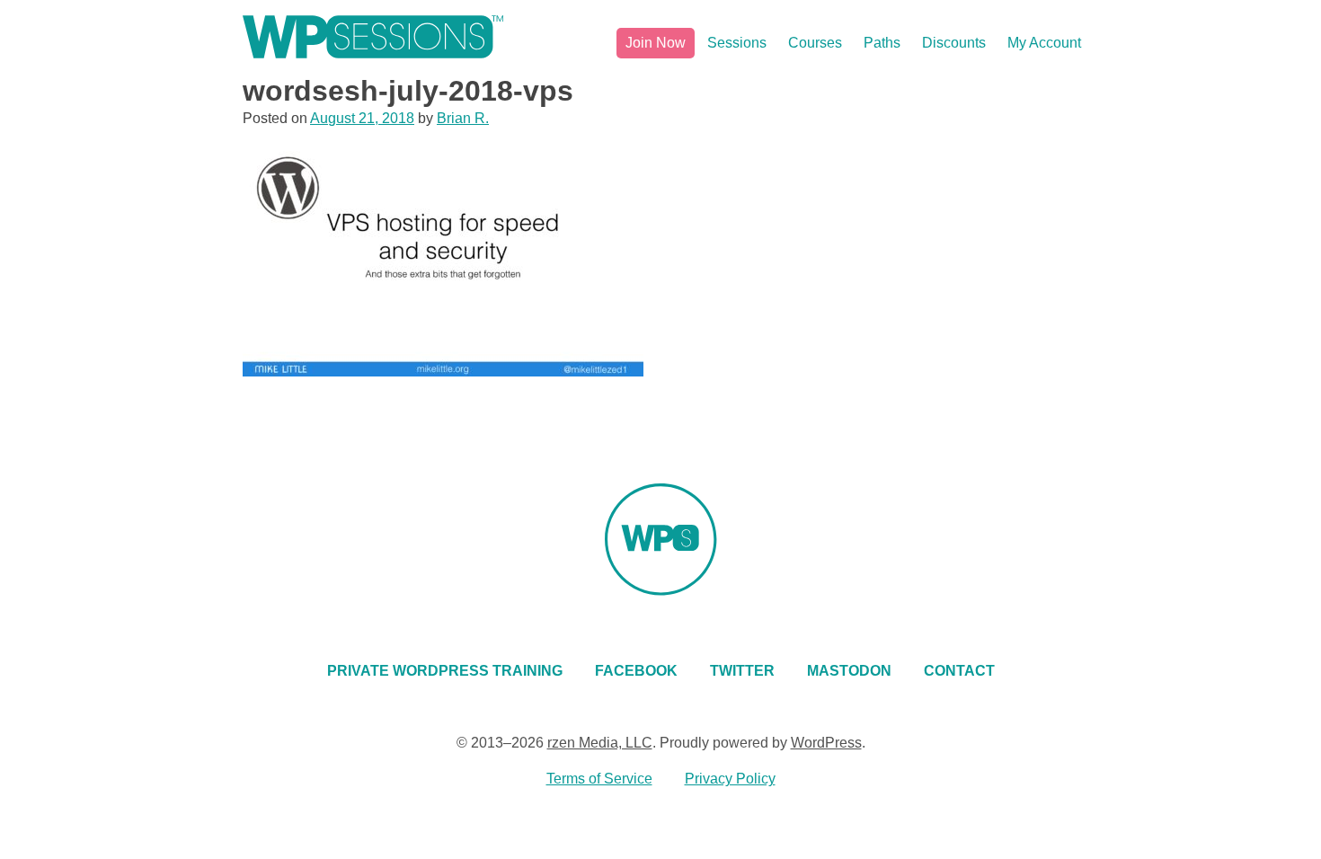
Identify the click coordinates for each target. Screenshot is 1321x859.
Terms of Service (599, 778)
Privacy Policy (730, 778)
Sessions (737, 42)
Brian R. (463, 118)
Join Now (655, 42)
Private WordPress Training (445, 670)
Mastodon (849, 670)
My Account (1044, 42)
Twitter (742, 670)
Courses (815, 42)
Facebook (636, 670)
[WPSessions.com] (373, 36)
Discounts (954, 42)
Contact (959, 670)
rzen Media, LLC (599, 742)
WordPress (826, 742)
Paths (882, 42)
